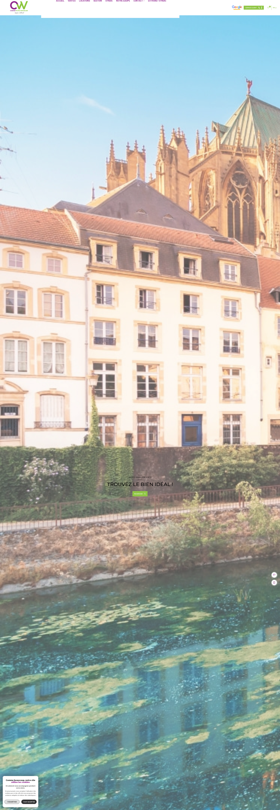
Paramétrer (12, 802)
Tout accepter (29, 802)
